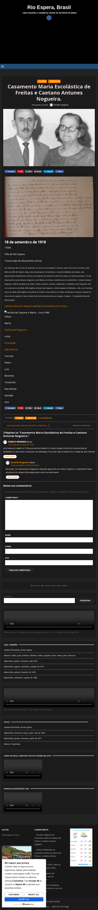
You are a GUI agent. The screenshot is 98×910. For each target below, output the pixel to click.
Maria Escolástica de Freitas (52, 306)
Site (7, 558)
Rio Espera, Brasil (49, 7)
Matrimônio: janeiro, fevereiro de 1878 (20, 672)
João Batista (11, 349)
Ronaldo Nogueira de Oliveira (10, 835)
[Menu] (2, 66)
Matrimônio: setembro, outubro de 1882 (20, 677)
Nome (8, 535)
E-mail (8, 546)
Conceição (10, 342)
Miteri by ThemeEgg (60, 906)
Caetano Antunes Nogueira (19, 306)
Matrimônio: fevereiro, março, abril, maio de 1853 (24, 733)
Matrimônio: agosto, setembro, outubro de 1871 (24, 666)
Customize (14, 895)
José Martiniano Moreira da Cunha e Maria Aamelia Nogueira (27, 425)
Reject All (33, 895)
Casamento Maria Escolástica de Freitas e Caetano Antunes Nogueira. (47, 841)
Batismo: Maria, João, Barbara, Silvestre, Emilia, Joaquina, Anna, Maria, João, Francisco (40, 655)
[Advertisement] (49, 45)
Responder (10, 457)
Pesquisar (8, 596)
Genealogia (55, 81)
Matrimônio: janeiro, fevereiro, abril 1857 (21, 661)
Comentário (12, 497)
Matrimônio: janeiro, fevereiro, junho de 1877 (22, 738)
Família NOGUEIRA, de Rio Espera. (18, 650)
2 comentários (45, 417)
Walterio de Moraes (81, 425)
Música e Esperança (12, 744)
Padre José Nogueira (15, 329)
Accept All (24, 899)
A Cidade (42, 81)
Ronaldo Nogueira (61, 105)
